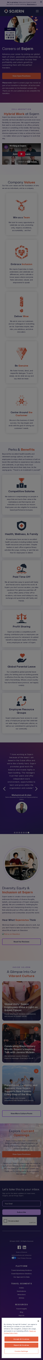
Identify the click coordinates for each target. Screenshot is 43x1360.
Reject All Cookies (21, 1345)
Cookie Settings (21, 1351)
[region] (21, 1338)
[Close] (38, 1321)
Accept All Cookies (21, 1339)
